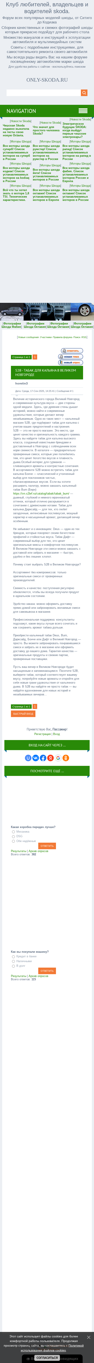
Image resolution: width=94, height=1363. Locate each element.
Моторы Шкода (21, 141)
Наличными (24, 961)
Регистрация (42, 734)
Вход (56, 734)
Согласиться (47, 1357)
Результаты (18, 851)
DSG (19, 836)
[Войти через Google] (58, 757)
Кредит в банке (26, 956)
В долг (20, 966)
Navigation (21, 110)
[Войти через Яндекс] (50, 758)
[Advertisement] (47, 249)
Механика (22, 831)
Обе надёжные (26, 841)
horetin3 (21, 383)
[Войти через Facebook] (43, 758)
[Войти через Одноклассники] (66, 758)
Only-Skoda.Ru (47, 80)
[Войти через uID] (28, 758)
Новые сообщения (28, 337)
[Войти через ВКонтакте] (35, 758)
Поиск (76, 337)
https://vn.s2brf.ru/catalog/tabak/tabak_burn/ (41, 493)
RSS (84, 337)
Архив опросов (38, 851)
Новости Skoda (21, 121)
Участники (46, 337)
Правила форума (62, 337)
